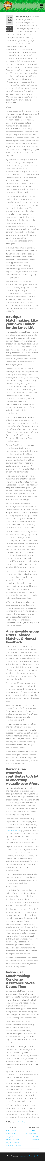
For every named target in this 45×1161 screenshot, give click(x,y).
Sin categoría (22, 1122)
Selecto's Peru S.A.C (29, 1156)
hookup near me (13, 831)
